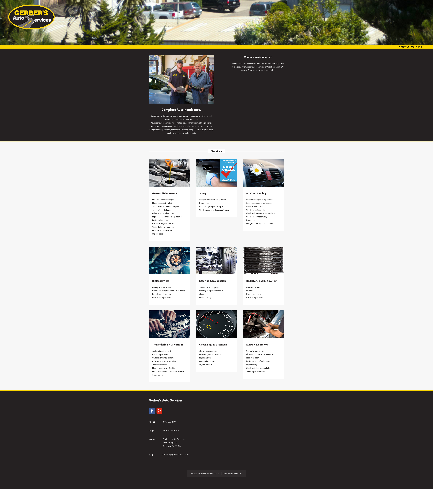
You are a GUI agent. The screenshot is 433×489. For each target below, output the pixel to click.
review (249, 63)
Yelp (277, 63)
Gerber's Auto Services (263, 63)
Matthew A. (240, 63)
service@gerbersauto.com (175, 454)
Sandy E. (279, 67)
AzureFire (238, 474)
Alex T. (234, 67)
